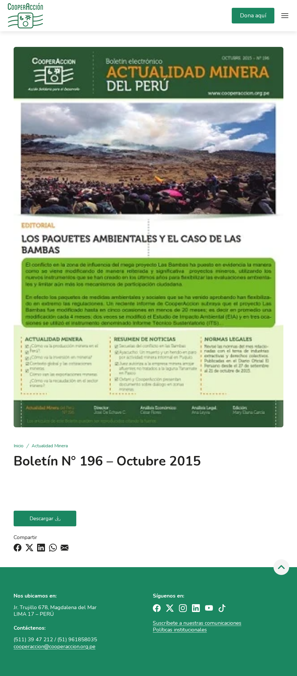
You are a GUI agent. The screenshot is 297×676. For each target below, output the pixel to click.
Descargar (41, 518)
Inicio (19, 446)
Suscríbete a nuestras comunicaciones (197, 623)
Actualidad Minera (50, 446)
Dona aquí (253, 15)
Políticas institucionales (180, 629)
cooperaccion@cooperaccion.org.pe (54, 646)
